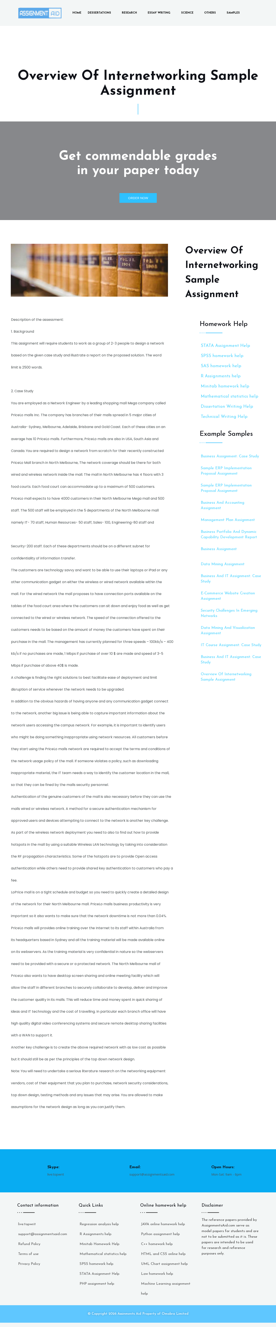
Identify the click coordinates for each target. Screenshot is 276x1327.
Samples (233, 12)
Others (210, 12)
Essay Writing (159, 12)
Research (129, 12)
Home (76, 12)
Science (187, 12)
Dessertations (99, 12)
